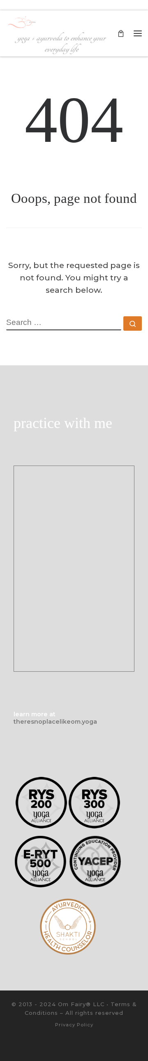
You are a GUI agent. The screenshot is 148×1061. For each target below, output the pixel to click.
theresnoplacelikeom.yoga (55, 721)
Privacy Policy (74, 1025)
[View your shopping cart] (121, 33)
